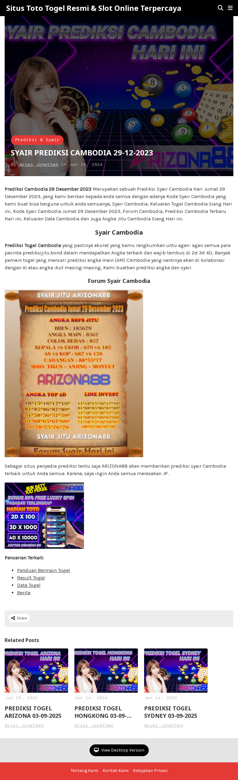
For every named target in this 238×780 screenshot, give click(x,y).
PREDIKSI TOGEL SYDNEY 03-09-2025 (170, 711)
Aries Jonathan (38, 164)
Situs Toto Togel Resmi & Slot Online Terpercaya (93, 8)
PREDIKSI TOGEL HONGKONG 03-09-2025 (100, 711)
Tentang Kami (84, 770)
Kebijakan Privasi (150, 770)
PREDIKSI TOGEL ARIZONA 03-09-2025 (33, 711)
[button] (230, 8)
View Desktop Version (122, 750)
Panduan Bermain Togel (43, 570)
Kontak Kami (116, 770)
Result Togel (31, 578)
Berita (23, 593)
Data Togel (29, 585)
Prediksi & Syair (37, 140)
